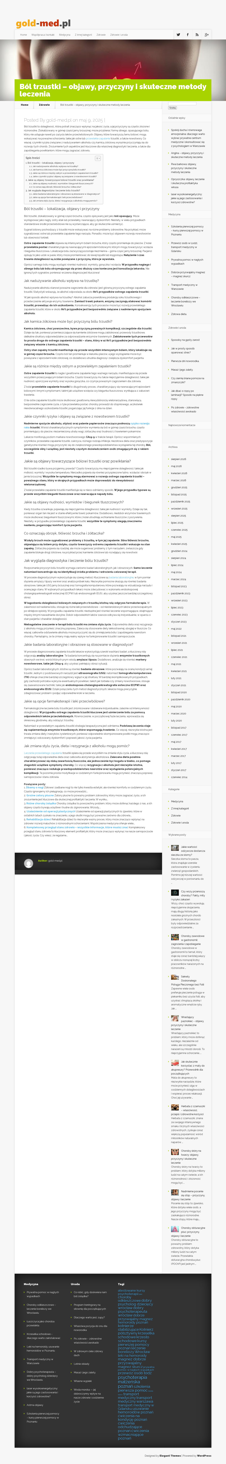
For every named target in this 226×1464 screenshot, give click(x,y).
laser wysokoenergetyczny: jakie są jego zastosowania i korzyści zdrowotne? (186, 198)
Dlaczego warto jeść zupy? (89, 1317)
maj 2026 (176, 466)
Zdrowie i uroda (119, 34)
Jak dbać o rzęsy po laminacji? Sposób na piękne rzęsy (187, 394)
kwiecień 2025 (179, 543)
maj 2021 (176, 664)
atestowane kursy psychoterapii (131, 1292)
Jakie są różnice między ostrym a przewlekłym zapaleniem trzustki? (65, 173)
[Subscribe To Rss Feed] (197, 35)
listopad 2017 (178, 727)
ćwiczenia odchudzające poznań (130, 1427)
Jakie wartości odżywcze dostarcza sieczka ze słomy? (188, 850)
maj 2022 (176, 628)
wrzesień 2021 (179, 642)
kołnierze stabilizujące (128, 1328)
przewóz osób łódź (135, 1373)
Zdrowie (101, 34)
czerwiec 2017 (179, 734)
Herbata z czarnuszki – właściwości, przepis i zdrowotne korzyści (188, 1110)
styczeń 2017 (178, 770)
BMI (140, 1294)
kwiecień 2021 (179, 671)
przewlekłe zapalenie (98, 138)
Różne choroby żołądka (41, 803)
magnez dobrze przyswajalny (132, 1361)
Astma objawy (35, 1405)
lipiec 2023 (177, 607)
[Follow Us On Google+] (206, 35)
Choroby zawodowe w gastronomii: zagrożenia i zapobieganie (187, 940)
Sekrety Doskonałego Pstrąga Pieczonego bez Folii (187, 980)
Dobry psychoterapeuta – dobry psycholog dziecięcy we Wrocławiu (42, 1375)
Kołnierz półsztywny (135, 1331)
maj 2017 (176, 741)
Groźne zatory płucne (40, 795)
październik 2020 (180, 699)
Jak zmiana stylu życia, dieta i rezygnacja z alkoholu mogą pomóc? (65, 201)
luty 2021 (176, 678)
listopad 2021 (178, 635)
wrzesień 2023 (179, 600)
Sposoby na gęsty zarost (185, 339)
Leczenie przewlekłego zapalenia (43, 753)
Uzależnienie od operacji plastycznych (51, 811)
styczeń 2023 (178, 621)
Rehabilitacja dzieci (38, 819)
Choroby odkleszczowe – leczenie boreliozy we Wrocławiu (185, 301)
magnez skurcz (130, 1367)
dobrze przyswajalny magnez (135, 1317)
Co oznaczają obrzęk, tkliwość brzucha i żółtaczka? (57, 187)
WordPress (204, 1455)
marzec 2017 (178, 756)
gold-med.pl (58, 120)
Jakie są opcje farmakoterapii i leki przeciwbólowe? (57, 197)
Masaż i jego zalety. (182, 369)
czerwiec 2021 (179, 657)
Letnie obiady (81, 1363)
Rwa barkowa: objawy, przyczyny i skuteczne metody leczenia (183, 168)
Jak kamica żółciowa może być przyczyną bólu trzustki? (59, 170)
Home (23, 34)
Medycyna (64, 34)
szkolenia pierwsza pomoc (134, 1388)
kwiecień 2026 (179, 473)
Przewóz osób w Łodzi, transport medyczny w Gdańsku (184, 247)
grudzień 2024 (179, 551)
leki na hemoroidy (132, 1356)
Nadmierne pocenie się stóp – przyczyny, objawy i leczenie (188, 1195)
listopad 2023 (179, 586)
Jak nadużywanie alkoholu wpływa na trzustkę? (55, 166)
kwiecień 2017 (179, 748)
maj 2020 (176, 706)
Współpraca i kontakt (43, 34)
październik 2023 (180, 593)
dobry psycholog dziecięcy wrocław (135, 1304)
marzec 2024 (178, 579)
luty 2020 (176, 720)
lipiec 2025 (177, 522)
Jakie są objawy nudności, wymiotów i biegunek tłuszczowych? (63, 183)
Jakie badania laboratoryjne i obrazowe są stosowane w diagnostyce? (66, 194)
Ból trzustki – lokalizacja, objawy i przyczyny (51, 162)
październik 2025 (180, 501)
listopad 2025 (179, 494)
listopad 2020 (179, 692)
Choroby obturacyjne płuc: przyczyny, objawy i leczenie (188, 1231)
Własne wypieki (83, 1381)
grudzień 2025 (179, 487)
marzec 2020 (178, 713)
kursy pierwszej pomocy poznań (133, 1344)
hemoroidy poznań (133, 1322)
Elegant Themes (170, 1455)
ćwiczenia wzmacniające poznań (133, 1435)
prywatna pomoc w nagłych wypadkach (136, 1368)
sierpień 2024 (178, 558)
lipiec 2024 (177, 565)
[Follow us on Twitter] (178, 35)
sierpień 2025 (178, 515)
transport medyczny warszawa (135, 1400)
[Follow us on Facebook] (187, 35)
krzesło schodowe (133, 1339)
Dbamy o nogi (35, 787)
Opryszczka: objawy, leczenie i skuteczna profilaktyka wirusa (187, 183)
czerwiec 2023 (179, 614)
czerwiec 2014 (179, 777)
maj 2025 (176, 536)
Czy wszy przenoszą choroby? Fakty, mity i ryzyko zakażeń (188, 895)
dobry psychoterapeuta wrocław (132, 1311)
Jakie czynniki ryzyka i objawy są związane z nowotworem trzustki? (65, 176)
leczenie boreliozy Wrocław (134, 1350)
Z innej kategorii (83, 34)
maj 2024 (176, 572)
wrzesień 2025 (179, 508)
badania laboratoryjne (121, 577)
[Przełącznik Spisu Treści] (96, 158)
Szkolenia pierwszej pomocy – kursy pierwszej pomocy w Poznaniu (187, 230)
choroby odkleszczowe (129, 1299)
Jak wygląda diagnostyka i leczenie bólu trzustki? (54, 190)
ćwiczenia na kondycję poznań (132, 1418)
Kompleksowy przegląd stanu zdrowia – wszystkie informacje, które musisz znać (77, 827)
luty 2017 (176, 763)
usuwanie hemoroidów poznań (135, 1411)
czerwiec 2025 (179, 529)
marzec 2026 (178, 480)
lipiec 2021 (177, 649)
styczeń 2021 (178, 685)
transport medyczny (128, 1396)
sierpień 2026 (178, 459)
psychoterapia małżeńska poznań (132, 1382)
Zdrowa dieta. (179, 314)
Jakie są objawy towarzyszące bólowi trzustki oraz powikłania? (61, 180)
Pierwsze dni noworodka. (185, 361)
